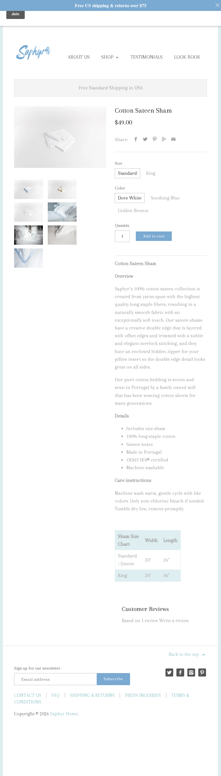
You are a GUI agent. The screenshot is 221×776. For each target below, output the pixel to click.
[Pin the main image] (154, 139)
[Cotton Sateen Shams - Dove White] (60, 137)
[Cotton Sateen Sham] (62, 212)
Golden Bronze (133, 210)
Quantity (122, 225)
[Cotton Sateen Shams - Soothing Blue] (28, 189)
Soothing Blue (165, 198)
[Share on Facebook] (136, 139)
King (150, 173)
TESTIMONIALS (147, 57)
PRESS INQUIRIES (143, 695)
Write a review (174, 620)
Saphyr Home (64, 713)
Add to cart (154, 236)
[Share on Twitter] (145, 139)
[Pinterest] (202, 672)
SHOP (108, 57)
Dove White (130, 198)
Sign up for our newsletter (37, 668)
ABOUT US (79, 57)
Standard (127, 173)
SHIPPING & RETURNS (92, 695)
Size (118, 163)
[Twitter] (169, 672)
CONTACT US (27, 695)
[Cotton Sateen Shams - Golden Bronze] (62, 189)
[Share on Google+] (164, 139)
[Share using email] (173, 139)
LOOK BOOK (187, 57)
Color (120, 188)
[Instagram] (191, 672)
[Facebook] (180, 672)
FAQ (56, 695)
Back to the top (184, 654)
